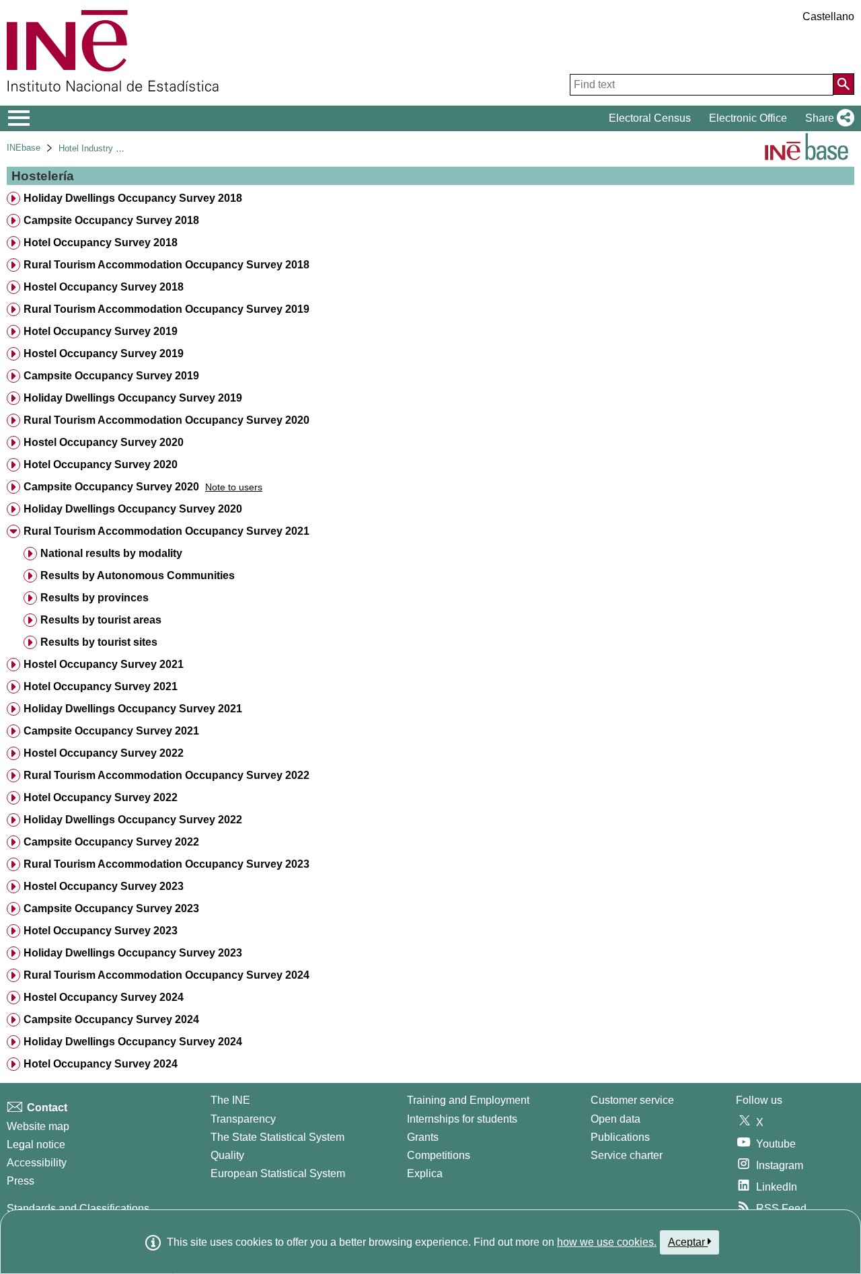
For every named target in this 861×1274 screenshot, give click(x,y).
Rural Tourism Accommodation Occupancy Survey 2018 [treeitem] (166, 264)
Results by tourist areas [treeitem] (100, 620)
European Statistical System (278, 1173)
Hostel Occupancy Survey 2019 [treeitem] (104, 353)
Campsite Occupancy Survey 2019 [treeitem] (111, 375)
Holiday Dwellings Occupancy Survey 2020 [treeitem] (133, 509)
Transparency (243, 1119)
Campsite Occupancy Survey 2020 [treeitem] (111, 486)
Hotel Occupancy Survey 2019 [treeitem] (101, 331)
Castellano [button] (828, 16)
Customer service (632, 1100)
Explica (425, 1173)
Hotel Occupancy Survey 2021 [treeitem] (101, 686)
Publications (620, 1137)
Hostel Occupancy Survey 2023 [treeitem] (104, 886)
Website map (38, 1126)
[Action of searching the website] (843, 84)
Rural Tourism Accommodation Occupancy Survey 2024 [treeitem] (166, 975)
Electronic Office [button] (748, 118)
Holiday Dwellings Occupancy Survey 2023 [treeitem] (133, 953)
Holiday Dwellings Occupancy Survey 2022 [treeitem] (133, 819)
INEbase (23, 148)
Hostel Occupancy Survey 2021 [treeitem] (104, 664)
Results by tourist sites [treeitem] (98, 642)
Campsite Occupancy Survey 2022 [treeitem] (111, 842)
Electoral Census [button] (650, 118)
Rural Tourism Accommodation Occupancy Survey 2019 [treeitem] (166, 309)
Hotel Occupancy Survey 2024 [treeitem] (101, 1064)
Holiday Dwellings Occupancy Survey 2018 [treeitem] (133, 198)
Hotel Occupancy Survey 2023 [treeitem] (101, 930)
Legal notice (36, 1144)
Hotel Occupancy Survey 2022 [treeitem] (101, 797)
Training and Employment (468, 1100)
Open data (615, 1119)
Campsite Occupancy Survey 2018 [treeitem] (111, 220)
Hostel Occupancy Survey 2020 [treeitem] (104, 442)
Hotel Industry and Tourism (111, 148)
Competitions (438, 1155)
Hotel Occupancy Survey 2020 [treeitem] (101, 464)
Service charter (627, 1155)
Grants (423, 1137)
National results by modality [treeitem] (111, 553)
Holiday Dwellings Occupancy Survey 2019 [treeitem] (133, 398)
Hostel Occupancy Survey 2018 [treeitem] (104, 287)
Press (20, 1181)
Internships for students (462, 1119)
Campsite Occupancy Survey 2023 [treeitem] (111, 908)
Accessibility (37, 1162)
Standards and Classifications (78, 1208)
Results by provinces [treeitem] (94, 597)
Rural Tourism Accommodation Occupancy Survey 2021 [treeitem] (166, 531)
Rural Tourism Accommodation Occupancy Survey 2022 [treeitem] (166, 775)
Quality (227, 1155)
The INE (230, 1100)
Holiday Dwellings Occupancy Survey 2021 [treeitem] (133, 708)
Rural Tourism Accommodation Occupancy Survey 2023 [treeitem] (166, 864)
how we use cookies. (607, 1242)
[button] (827, 118)
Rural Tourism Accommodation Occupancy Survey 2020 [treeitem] (166, 420)
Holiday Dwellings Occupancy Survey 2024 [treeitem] (133, 1041)
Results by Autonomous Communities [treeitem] (137, 575)
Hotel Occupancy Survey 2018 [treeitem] (101, 242)
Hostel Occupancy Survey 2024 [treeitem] (104, 997)
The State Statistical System (277, 1137)
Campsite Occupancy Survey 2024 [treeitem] (111, 1019)
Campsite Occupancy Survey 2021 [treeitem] (111, 731)
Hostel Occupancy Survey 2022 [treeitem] (104, 753)
